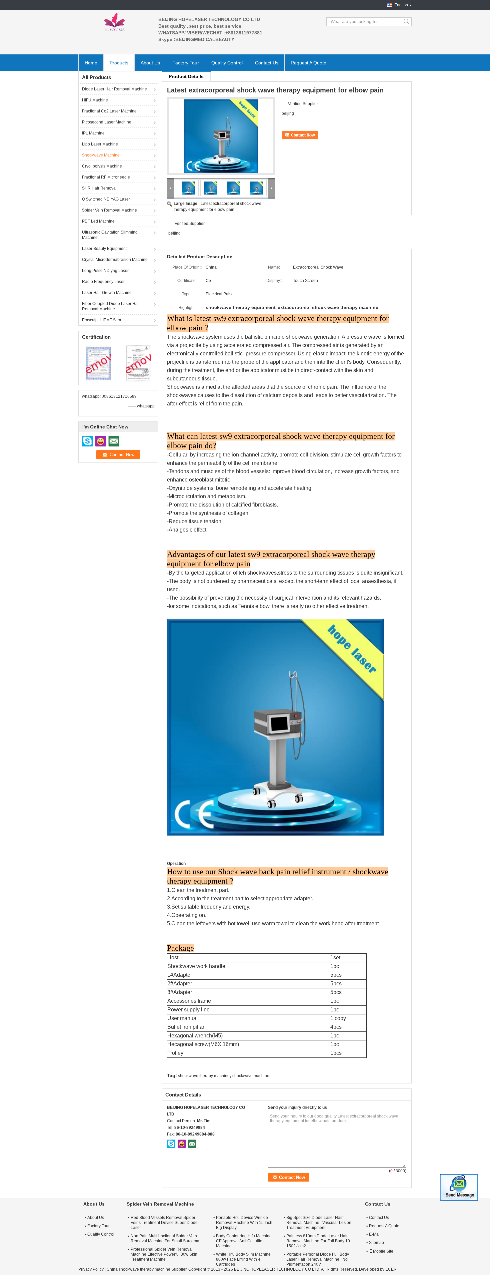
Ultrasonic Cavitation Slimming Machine (110, 235)
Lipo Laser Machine (100, 144)
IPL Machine (93, 133)
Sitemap (376, 1242)
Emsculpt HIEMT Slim (101, 320)
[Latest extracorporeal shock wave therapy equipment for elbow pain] (221, 136)
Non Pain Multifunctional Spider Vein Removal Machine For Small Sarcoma (165, 1238)
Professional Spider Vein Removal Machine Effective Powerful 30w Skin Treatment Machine (164, 1254)
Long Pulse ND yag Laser (105, 270)
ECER (391, 1269)
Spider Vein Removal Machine (109, 210)
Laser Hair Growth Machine (107, 292)
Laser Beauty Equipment (104, 248)
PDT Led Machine (98, 221)
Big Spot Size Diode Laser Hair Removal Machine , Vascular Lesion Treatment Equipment (318, 1222)
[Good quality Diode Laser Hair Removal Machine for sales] (98, 363)
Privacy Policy (91, 1269)
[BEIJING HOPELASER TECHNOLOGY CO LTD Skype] (171, 1143)
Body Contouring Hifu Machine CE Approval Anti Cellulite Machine (244, 1241)
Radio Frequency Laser (103, 281)
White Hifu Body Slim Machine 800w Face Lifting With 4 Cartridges (243, 1259)
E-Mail (375, 1234)
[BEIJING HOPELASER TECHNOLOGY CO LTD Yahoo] (181, 1143)
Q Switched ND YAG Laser (106, 199)
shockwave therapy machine (204, 1075)
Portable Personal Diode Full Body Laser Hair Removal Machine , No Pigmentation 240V (317, 1259)
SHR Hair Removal (99, 188)
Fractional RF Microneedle (106, 177)
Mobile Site (383, 1251)
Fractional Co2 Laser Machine (109, 111)
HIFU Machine (95, 100)
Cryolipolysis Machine (102, 166)
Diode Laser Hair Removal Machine (114, 89)
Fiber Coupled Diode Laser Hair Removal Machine (111, 306)
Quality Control (227, 62)
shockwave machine (250, 1075)
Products (119, 62)
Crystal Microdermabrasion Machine (115, 259)
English (401, 5)
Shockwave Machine (101, 155)
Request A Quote (308, 62)
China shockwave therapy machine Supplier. (147, 1269)
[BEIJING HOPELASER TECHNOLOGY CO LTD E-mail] (192, 1143)
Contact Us (266, 62)
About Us (150, 62)
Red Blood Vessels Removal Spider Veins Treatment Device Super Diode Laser (164, 1222)
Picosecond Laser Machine (106, 122)
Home (91, 62)
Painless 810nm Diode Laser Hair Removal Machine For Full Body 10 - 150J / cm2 (319, 1241)
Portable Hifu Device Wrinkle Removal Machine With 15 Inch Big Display (244, 1222)
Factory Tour (185, 62)
